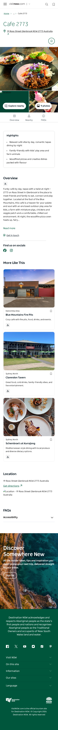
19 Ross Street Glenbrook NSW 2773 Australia (30, 31)
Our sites (11, 678)
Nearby (29, 120)
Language (11, 686)
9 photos (45, 106)
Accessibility (10, 517)
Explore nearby (16, 106)
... (14, 14)
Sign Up (10, 575)
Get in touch (12, 235)
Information (13, 671)
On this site (12, 664)
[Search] (46, 5)
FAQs (43, 120)
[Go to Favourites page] (53, 4)
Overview (14, 120)
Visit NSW (11, 657)
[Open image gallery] (29, 69)
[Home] (17, 4)
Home (6, 14)
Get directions (11, 486)
